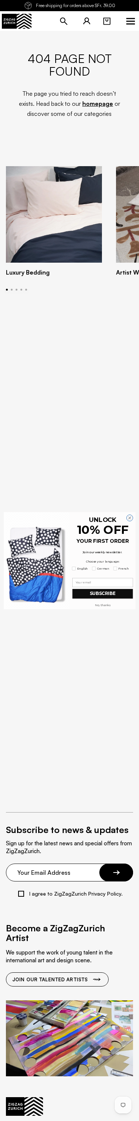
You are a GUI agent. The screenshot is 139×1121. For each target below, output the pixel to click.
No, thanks (102, 605)
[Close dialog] (129, 517)
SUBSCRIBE (102, 593)
